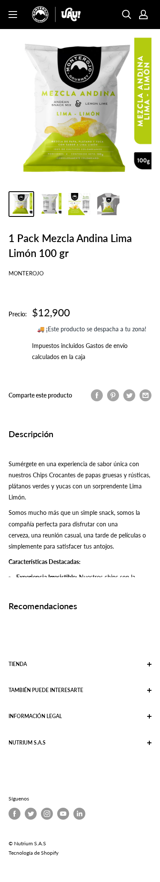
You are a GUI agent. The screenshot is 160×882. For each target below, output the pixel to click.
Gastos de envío (107, 345)
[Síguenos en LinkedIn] (79, 814)
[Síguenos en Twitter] (31, 814)
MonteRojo (26, 273)
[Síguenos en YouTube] (63, 814)
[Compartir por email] (145, 395)
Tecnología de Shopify (33, 853)
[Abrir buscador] (126, 14)
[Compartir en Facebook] (97, 395)
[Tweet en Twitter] (129, 395)
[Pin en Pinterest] (113, 395)
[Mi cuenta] (143, 14)
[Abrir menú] (13, 14)
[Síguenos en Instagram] (47, 814)
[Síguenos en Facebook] (14, 814)
